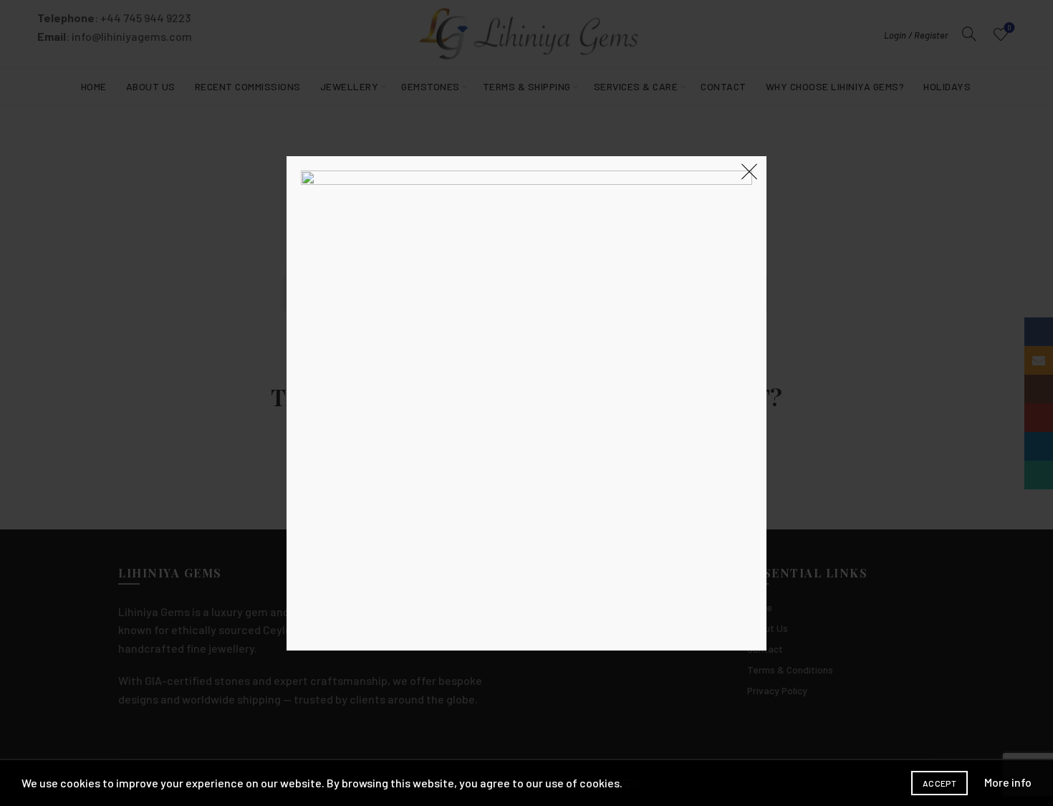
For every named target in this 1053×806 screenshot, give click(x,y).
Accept (939, 783)
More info (1008, 782)
